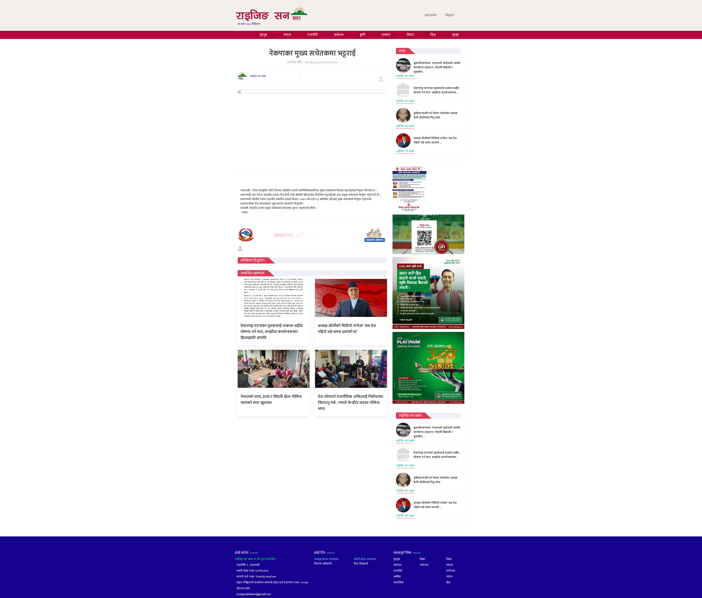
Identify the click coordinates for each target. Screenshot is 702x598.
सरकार (386, 35)
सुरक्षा (455, 35)
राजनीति (312, 35)
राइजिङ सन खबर (258, 76)
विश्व (433, 35)
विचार (410, 35)
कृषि (362, 35)
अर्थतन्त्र (338, 35)
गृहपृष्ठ (263, 35)
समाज (287, 35)
